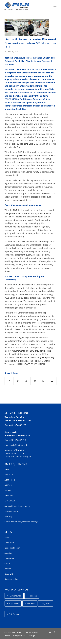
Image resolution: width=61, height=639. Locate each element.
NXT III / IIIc (9, 474)
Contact (8, 563)
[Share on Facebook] (9, 381)
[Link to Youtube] (50, 632)
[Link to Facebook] (54, 632)
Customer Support (12, 548)
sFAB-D (7, 490)
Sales (7, 537)
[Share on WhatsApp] (26, 381)
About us (8, 553)
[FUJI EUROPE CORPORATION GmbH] (25, 5)
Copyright (9, 574)
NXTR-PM (9, 495)
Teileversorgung (11, 511)
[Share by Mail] (52, 381)
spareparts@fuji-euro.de (16, 445)
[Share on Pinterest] (35, 381)
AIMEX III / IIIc (10, 480)
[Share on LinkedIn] (43, 381)
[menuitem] (54, 5)
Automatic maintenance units (17, 506)
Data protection (11, 579)
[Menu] (54, 5)
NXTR (7, 469)
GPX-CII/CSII (10, 500)
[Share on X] (17, 381)
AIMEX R (8, 485)
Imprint (8, 568)
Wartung (8, 516)
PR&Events (9, 558)
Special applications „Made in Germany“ (21, 521)
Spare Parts (9, 542)
